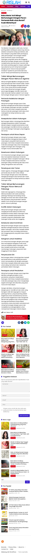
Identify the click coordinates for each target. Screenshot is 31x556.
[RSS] (2, 541)
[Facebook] (19, 322)
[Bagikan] (28, 26)
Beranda (3, 547)
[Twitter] (22, 322)
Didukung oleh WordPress (8, 552)
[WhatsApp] (28, 322)
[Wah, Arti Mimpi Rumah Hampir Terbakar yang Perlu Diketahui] (23, 348)
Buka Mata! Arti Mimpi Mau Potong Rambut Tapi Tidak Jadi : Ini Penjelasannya (22, 340)
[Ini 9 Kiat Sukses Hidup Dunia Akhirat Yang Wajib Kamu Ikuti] (4, 506)
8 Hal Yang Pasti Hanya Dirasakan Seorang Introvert (18, 528)
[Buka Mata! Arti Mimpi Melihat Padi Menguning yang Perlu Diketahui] (8, 333)
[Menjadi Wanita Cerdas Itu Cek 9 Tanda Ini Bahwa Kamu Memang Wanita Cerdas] (4, 514)
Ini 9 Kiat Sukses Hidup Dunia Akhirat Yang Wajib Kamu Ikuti (19, 505)
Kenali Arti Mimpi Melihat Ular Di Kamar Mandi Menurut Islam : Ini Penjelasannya (22, 371)
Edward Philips (4, 25)
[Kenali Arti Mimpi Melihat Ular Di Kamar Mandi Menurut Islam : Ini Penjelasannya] (23, 364)
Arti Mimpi (4, 13)
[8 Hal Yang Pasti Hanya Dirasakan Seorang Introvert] (4, 529)
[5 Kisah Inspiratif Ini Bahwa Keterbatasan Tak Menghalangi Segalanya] (4, 521)
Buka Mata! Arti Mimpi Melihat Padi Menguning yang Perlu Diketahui (7, 340)
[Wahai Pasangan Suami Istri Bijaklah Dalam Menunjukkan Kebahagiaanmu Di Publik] (4, 499)
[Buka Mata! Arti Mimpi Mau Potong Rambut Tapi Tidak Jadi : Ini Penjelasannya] (23, 333)
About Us (21, 547)
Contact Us (4, 549)
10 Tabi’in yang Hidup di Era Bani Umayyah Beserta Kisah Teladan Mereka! (18, 490)
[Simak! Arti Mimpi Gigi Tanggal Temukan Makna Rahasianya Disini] (8, 348)
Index (11, 549)
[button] (26, 2)
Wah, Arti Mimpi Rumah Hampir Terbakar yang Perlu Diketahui (22, 356)
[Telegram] (25, 322)
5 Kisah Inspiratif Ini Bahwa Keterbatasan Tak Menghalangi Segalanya (18, 520)
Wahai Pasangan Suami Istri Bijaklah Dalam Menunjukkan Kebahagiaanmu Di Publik (17, 498)
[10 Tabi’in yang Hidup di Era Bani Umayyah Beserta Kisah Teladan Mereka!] (4, 491)
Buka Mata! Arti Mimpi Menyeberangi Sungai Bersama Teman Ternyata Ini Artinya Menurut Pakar (7, 371)
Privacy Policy (12, 547)
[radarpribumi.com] (11, 2)
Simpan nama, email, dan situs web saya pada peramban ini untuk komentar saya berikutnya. (14, 410)
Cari (2, 479)
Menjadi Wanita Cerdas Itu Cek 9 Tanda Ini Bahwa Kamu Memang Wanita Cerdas (18, 513)
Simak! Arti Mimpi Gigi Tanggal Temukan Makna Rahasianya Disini (7, 356)
